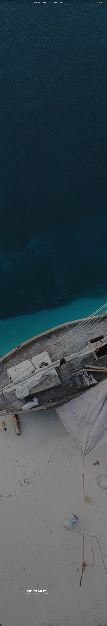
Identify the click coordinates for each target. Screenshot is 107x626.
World (50, 2)
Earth (39, 2)
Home (35, 2)
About (61, 2)
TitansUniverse (31, 593)
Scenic (37, 593)
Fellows (55, 2)
